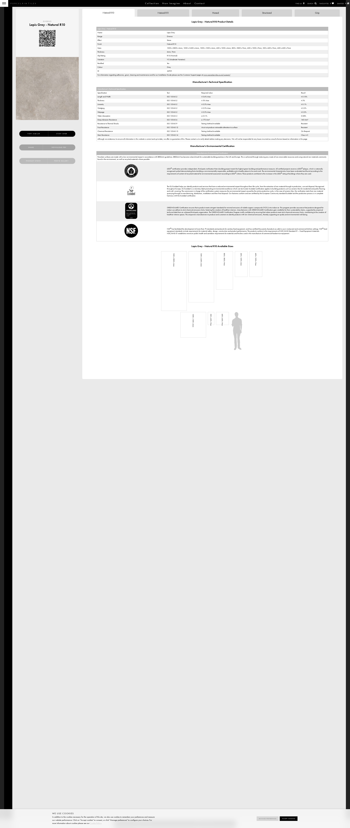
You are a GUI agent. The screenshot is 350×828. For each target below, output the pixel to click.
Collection (152, 3)
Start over (61, 134)
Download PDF (59, 147)
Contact (200, 3)
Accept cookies (288, 819)
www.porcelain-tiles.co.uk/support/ (216, 75)
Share (31, 147)
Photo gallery (61, 161)
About (187, 3)
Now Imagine (171, 3)
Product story (33, 161)
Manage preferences (267, 819)
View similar (33, 134)
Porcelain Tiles (23, 3)
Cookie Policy (95, 823)
